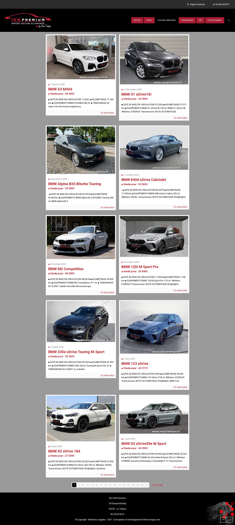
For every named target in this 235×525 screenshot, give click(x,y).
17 (146, 485)
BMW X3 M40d (61, 91)
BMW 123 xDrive (134, 366)
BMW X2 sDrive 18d (64, 453)
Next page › (158, 485)
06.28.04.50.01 (222, 4)
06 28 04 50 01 (117, 514)
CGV (109, 519)
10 (115, 485)
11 (119, 485)
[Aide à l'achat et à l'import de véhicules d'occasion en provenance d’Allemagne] (28, 20)
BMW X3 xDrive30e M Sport (143, 446)
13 (128, 485)
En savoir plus (107, 112)
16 (142, 485)
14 (133, 485)
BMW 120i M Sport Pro (139, 269)
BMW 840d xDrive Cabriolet (143, 182)
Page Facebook (197, 4)
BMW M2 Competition (66, 271)
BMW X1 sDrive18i (136, 96)
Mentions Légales (97, 519)
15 (137, 485)
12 (124, 485)
